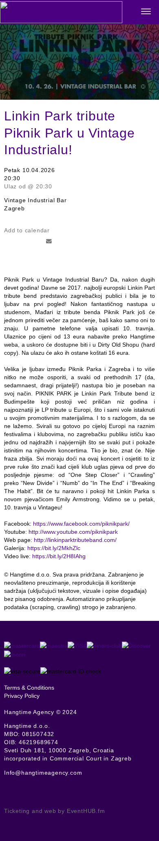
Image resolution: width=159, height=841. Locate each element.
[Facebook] (7, 794)
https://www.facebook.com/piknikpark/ (81, 523)
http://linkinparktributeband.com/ (75, 540)
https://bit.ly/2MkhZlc (53, 548)
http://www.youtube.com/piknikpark (73, 532)
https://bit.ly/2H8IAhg (59, 556)
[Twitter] (14, 794)
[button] (145, 12)
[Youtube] (21, 794)
